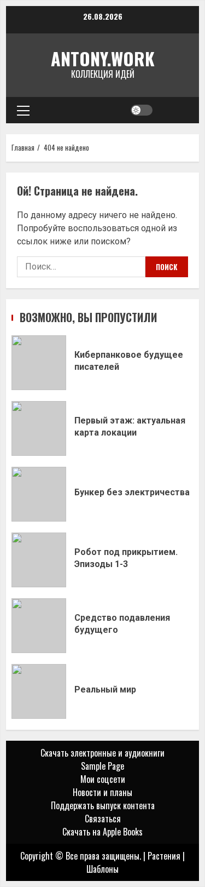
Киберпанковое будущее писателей (38, 362)
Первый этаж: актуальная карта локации (38, 428)
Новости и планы (102, 792)
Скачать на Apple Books (102, 831)
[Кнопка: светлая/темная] (142, 110)
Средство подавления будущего (38, 625)
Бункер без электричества (38, 494)
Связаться (103, 818)
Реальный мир (38, 691)
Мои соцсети (102, 779)
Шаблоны (102, 868)
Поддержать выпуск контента (103, 805)
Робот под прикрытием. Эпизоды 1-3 (38, 560)
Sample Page (102, 765)
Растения (164, 855)
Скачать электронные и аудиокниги (102, 752)
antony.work (103, 58)
